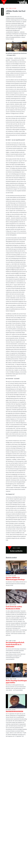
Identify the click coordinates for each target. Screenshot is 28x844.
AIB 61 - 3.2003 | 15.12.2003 (11, 8)
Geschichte (2, 11)
